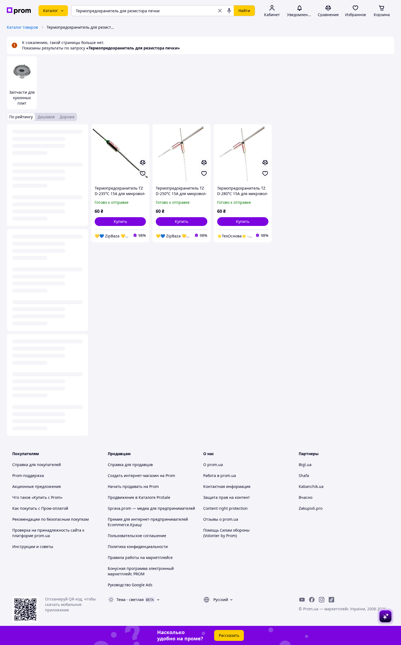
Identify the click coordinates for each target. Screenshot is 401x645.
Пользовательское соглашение (137, 535)
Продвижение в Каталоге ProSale (139, 497)
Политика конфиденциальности (138, 546)
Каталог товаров (22, 27)
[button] (120, 221)
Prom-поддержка (28, 475)
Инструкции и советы (32, 546)
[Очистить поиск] (220, 10)
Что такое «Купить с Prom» (37, 497)
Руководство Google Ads (130, 584)
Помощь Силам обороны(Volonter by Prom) (226, 533)
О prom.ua (213, 464)
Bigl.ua (305, 464)
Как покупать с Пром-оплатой (40, 508)
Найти (244, 10)
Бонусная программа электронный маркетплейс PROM (141, 571)
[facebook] (312, 599)
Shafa (304, 475)
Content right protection (225, 508)
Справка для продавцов (130, 464)
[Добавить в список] (142, 173)
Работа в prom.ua (219, 475)
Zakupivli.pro (310, 508)
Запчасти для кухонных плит (22, 98)
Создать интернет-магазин (133, 475)
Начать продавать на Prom (133, 486)
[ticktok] (331, 599)
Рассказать (229, 635)
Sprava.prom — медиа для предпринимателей (151, 508)
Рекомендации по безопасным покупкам (50, 519)
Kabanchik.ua (311, 486)
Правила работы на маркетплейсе (140, 557)
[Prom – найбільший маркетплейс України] (19, 10)
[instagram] (321, 599)
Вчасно (305, 497)
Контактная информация (226, 486)
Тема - (130, 599)
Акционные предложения (36, 486)
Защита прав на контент (226, 497)
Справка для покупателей (36, 464)
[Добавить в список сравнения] (142, 162)
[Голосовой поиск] (229, 10)
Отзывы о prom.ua (220, 519)
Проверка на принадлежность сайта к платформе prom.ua (48, 533)
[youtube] (302, 599)
